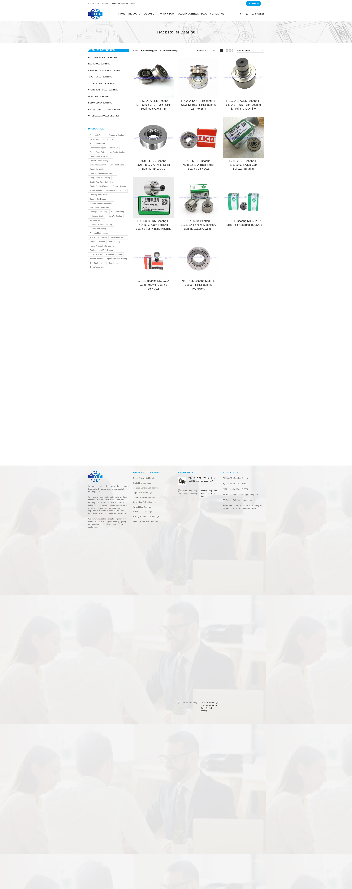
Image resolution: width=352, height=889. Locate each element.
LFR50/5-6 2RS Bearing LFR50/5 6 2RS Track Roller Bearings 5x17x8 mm (153, 104)
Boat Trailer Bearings (117, 152)
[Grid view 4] (226, 50)
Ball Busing (94, 139)
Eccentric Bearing (119, 186)
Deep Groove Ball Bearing (100, 178)
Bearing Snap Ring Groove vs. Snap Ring (209, 493)
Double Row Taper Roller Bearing (102, 182)
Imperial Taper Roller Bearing (101, 203)
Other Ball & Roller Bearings (145, 521)
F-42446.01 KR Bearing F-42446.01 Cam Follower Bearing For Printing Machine (153, 224)
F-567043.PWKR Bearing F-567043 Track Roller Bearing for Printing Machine (243, 104)
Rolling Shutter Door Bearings (146, 516)
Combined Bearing (117, 165)
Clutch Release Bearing (99, 161)
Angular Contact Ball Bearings (146, 488)
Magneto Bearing (117, 212)
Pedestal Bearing (96, 220)
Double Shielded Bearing (99, 186)
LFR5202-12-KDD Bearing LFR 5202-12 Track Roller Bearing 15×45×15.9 (199, 104)
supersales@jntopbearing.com (123, 3)
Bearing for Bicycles (98, 144)
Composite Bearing (97, 169)
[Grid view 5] (231, 50)
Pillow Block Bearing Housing (101, 225)
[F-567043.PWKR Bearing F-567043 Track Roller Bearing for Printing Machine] (243, 77)
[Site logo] (95, 14)
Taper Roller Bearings (142, 492)
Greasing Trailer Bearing (99, 195)
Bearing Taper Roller (98, 152)
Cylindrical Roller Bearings (144, 502)
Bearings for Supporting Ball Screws (104, 148)
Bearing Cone (107, 139)
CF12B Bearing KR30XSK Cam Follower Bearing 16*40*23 (153, 284)
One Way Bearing (115, 216)
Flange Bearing (96, 190)
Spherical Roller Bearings (144, 497)
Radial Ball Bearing (97, 242)
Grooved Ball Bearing (98, 199)
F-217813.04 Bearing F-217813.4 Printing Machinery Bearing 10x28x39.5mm (198, 224)
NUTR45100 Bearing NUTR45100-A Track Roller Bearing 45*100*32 (153, 164)
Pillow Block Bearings (142, 512)
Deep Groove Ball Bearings (145, 478)
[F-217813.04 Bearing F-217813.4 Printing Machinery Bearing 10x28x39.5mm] (198, 197)
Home (135, 51)
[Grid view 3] (221, 50)
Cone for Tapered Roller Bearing (102, 173)
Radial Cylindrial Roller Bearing (102, 246)
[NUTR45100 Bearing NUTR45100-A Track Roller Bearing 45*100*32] (153, 137)
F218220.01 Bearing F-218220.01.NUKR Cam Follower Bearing (243, 164)
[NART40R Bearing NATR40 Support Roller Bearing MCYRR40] (198, 257)
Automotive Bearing (116, 135)
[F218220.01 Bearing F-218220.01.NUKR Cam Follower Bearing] (243, 137)
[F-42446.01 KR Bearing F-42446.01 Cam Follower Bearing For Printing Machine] (153, 197)
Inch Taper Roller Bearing (99, 207)
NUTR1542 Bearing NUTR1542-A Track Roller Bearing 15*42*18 (198, 164)
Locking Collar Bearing (98, 212)
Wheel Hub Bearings (142, 507)
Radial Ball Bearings (142, 483)
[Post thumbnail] (182, 481)
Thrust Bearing (113, 263)
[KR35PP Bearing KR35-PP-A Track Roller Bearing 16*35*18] (243, 197)
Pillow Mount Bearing (98, 229)
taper (120, 254)
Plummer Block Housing (99, 233)
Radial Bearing (114, 242)
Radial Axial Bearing (118, 237)
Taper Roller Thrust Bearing (116, 259)
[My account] (247, 14)
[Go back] (153, 32)
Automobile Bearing (97, 135)
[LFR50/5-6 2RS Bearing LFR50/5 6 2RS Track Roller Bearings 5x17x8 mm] (153, 77)
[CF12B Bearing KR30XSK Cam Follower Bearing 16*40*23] (153, 257)
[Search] (241, 14)
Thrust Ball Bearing (97, 263)
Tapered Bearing (96, 259)
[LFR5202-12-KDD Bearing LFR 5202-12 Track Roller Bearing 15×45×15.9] (198, 77)
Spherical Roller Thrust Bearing (102, 254)
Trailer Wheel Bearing (98, 267)
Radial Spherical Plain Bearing (101, 250)
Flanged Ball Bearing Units (116, 190)
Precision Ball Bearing (98, 237)
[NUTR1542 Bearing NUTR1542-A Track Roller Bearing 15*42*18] (198, 137)
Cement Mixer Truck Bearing (100, 156)
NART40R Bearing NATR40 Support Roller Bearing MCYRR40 (198, 284)
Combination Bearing (98, 165)
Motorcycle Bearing (97, 216)
